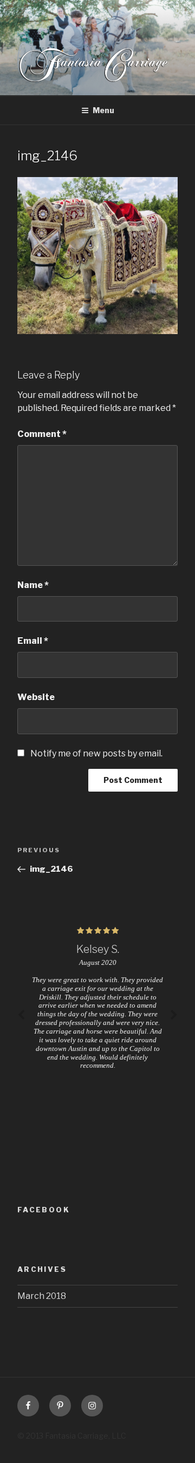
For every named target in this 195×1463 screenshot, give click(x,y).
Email (32, 641)
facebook (43, 1209)
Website (36, 697)
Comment (42, 434)
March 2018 (41, 1296)
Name (33, 585)
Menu (103, 110)
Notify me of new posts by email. (96, 753)
